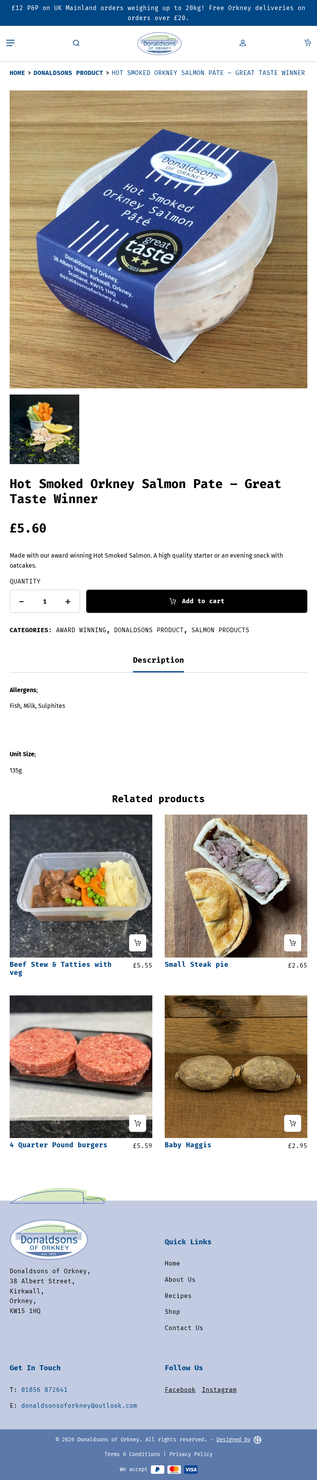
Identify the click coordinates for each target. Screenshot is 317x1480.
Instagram (219, 1389)
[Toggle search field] (76, 44)
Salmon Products (220, 630)
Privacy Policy (191, 1454)
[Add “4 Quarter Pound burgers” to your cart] (137, 1123)
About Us (180, 1279)
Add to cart (203, 601)
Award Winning (81, 630)
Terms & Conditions (132, 1454)
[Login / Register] (243, 44)
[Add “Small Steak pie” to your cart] (292, 942)
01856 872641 (44, 1389)
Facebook (180, 1389)
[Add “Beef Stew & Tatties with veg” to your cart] (137, 942)
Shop (172, 1311)
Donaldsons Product (68, 73)
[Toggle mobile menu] (10, 44)
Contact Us (184, 1328)
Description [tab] (158, 660)
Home (17, 73)
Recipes (178, 1296)
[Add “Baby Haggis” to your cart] (292, 1123)
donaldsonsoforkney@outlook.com (79, 1405)
